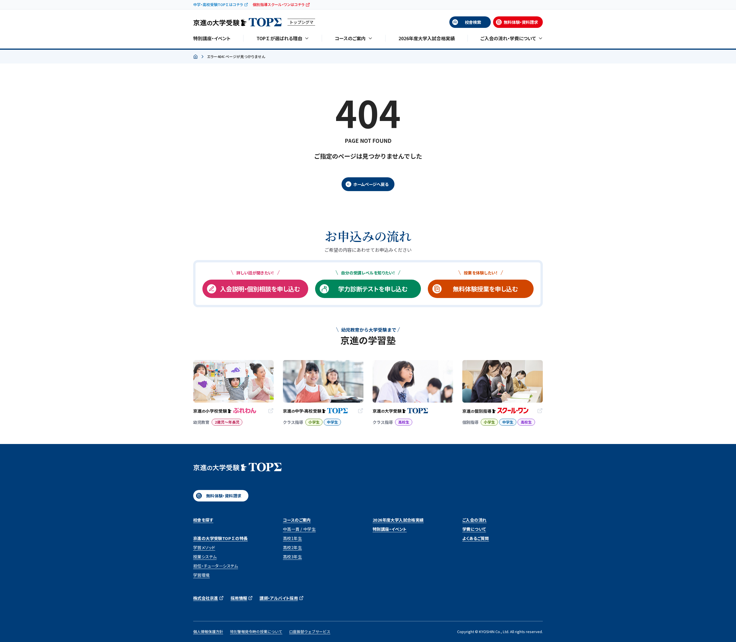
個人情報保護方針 (208, 631)
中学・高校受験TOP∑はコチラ (218, 4)
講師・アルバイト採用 (279, 598)
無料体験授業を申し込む (485, 288)
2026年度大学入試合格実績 (426, 38)
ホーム (195, 57)
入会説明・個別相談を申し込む (260, 288)
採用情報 (239, 598)
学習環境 (201, 575)
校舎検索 (473, 22)
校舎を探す (203, 520)
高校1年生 (292, 538)
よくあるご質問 (475, 538)
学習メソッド (204, 547)
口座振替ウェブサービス (309, 631)
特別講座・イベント (212, 38)
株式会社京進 (205, 598)
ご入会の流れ (474, 520)
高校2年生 (292, 547)
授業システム (204, 557)
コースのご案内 (297, 520)
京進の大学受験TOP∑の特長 (220, 538)
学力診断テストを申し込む (372, 288)
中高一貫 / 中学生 (299, 529)
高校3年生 (292, 557)
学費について (474, 529)
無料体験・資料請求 (521, 22)
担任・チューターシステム (215, 566)
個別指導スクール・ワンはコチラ (278, 4)
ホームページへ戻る (370, 184)
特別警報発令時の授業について (256, 631)
